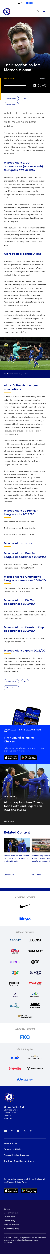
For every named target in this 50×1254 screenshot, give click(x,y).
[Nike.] (20, 3)
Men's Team (9, 78)
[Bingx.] (30, 3)
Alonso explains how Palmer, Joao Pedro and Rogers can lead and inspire (16, 858)
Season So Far (11, 98)
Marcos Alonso (11, 104)
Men (25, 98)
